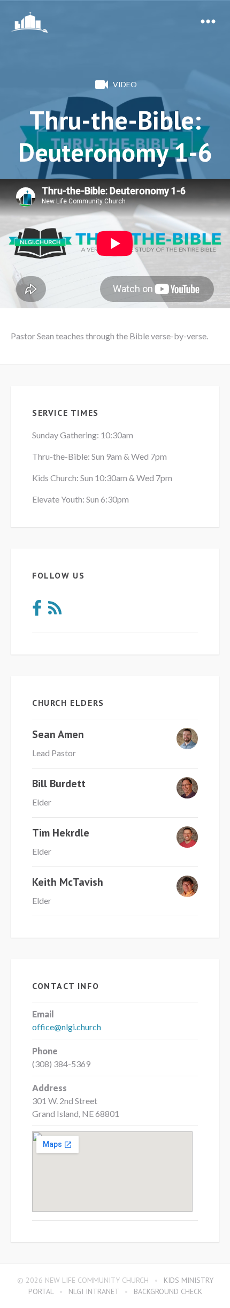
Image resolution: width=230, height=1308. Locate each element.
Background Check (168, 1291)
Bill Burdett (59, 783)
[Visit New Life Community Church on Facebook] (37, 611)
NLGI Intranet (93, 1291)
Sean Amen (58, 734)
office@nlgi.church (66, 1027)
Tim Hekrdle (60, 833)
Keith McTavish (67, 882)
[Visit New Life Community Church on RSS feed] (55, 611)
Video (125, 84)
